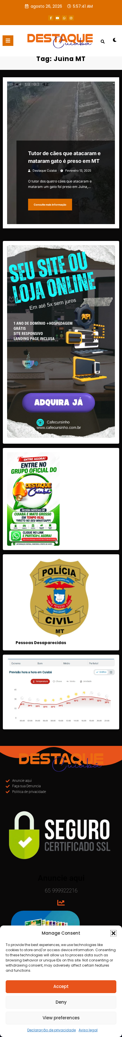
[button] (113, 933)
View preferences (61, 1018)
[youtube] (57, 18)
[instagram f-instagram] (71, 18)
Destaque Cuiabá (45, 171)
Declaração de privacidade (51, 1030)
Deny (61, 1002)
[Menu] (8, 40)
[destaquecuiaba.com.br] (61, 53)
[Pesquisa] (102, 41)
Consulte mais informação (50, 204)
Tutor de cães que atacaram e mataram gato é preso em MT (64, 157)
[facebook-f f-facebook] (50, 18)
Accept (61, 986)
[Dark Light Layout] (115, 42)
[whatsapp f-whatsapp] (64, 18)
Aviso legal (88, 1030)
